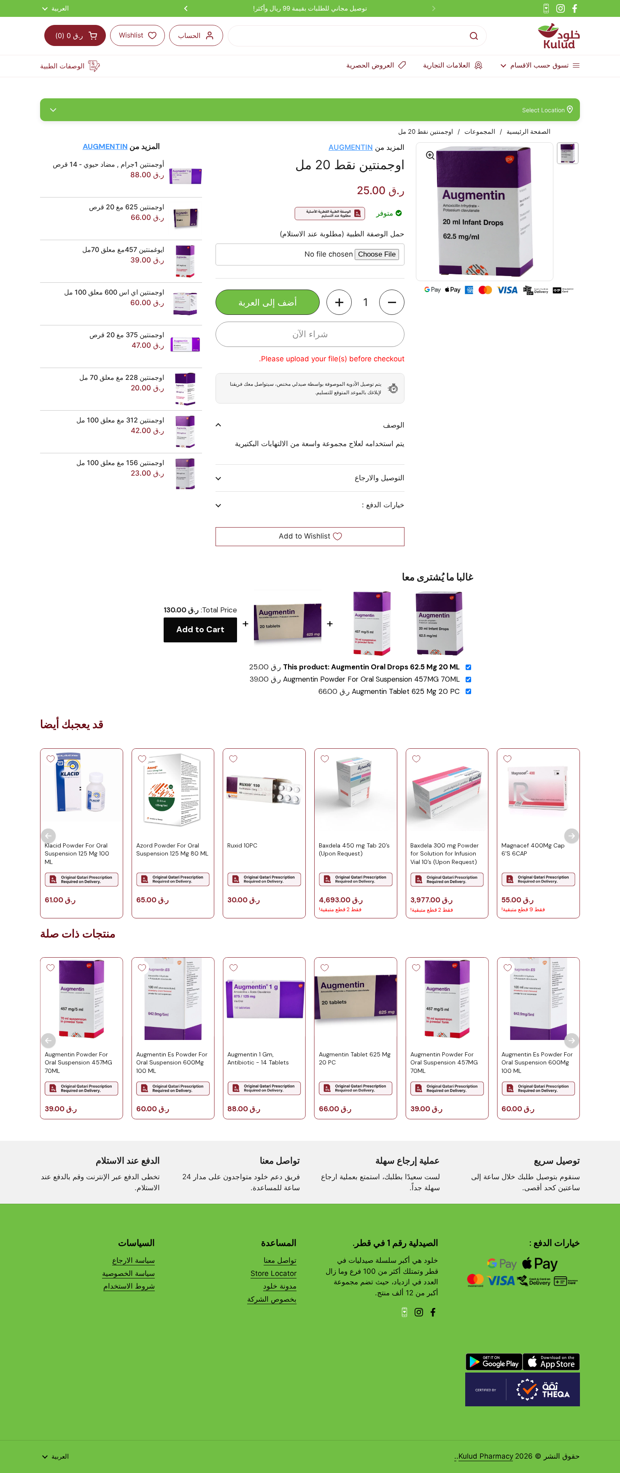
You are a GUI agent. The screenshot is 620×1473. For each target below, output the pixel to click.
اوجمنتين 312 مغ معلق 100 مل (120, 420)
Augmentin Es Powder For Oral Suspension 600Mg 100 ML (537, 1063)
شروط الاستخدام (129, 1286)
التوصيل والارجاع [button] (379, 478)
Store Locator (274, 1273)
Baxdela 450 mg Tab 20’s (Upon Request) (354, 849)
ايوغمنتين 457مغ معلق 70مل (123, 249)
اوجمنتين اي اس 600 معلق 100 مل (114, 292)
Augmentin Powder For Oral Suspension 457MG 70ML (371, 679)
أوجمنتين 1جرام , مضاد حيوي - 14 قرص (108, 164)
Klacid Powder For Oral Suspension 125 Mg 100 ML (77, 853)
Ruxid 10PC (242, 845)
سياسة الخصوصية (128, 1273)
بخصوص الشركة (272, 1299)
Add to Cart (200, 629)
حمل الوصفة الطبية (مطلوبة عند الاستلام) (342, 234)
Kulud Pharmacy (485, 1456)
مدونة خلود (280, 1286)
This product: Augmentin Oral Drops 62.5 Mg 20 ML (371, 667)
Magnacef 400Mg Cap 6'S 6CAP (533, 849)
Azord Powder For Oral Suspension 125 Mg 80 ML (172, 849)
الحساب (189, 35)
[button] (391, 302)
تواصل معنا (280, 1260)
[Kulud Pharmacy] (559, 36)
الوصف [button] (393, 425)
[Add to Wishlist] (507, 759)
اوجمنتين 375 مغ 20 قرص (126, 334)
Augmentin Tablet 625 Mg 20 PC (406, 691)
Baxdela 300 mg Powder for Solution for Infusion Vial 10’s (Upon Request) (444, 853)
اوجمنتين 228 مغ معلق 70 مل (121, 377)
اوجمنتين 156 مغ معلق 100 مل (120, 462)
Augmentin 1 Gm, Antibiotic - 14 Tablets (258, 1059)
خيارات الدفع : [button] (383, 505)
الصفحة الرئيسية (528, 131)
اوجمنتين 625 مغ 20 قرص (126, 207)
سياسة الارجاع (133, 1260)
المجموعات (479, 131)
